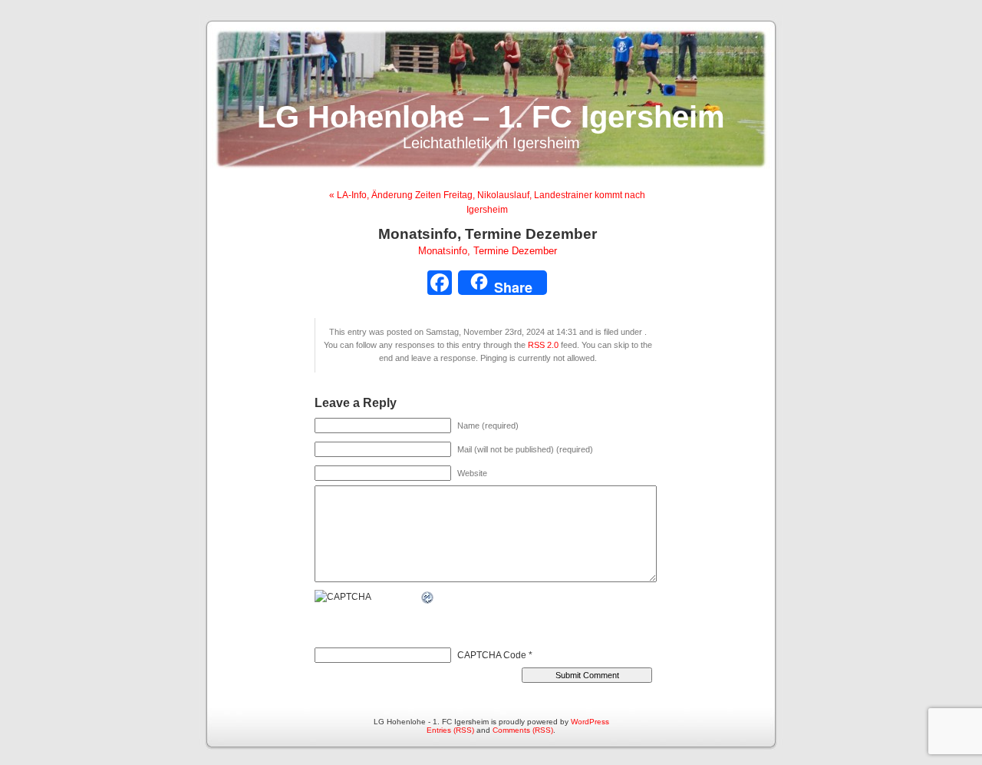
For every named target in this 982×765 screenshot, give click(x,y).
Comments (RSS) (523, 730)
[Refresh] (428, 597)
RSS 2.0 (543, 344)
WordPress (590, 721)
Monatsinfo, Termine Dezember (487, 251)
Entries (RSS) (450, 730)
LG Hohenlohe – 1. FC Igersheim (491, 117)
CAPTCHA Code (491, 655)
